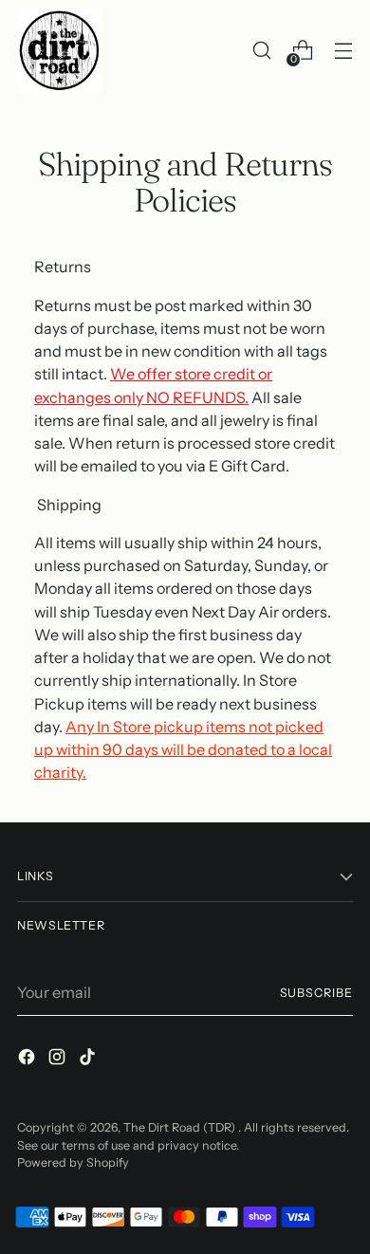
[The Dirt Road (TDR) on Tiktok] (89, 1059)
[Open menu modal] (343, 50)
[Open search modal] (261, 50)
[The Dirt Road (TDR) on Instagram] (58, 1059)
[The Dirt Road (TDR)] (59, 50)
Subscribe (316, 993)
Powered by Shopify (73, 1162)
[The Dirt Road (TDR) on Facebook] (28, 1059)
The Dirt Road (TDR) (180, 1127)
